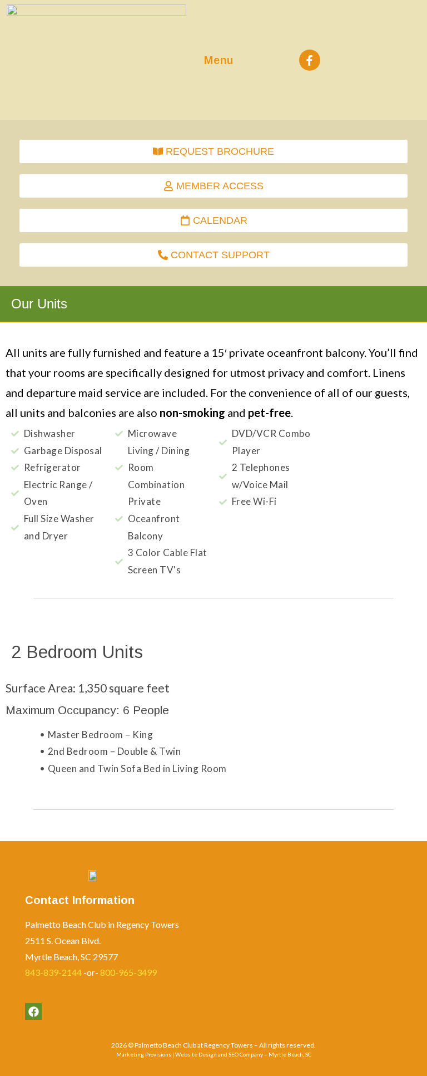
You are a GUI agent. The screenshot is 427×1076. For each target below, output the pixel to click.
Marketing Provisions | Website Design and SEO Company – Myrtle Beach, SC (213, 1054)
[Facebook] (33, 1011)
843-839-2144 (53, 972)
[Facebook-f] (309, 60)
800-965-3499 (128, 972)
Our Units (39, 303)
